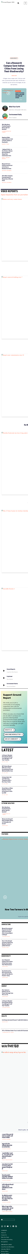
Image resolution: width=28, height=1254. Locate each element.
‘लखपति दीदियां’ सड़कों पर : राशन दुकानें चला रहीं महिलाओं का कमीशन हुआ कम (7, 1155)
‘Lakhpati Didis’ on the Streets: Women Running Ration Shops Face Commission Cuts (7, 153)
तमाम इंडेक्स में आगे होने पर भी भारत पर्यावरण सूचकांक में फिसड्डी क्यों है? (7, 1166)
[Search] (18, 3)
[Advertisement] (14, 21)
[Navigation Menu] (25, 3)
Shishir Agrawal (7, 170)
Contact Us (4, 1235)
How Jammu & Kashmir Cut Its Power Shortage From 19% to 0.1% (7, 992)
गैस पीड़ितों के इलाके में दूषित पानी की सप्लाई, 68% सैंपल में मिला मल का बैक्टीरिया (7, 1198)
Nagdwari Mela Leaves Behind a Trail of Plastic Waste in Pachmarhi (7, 140)
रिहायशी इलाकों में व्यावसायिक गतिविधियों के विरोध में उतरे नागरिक (7, 1176)
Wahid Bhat (14, 75)
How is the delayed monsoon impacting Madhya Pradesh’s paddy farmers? (7, 943)
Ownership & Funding (6, 1239)
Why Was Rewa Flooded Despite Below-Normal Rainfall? (6, 127)
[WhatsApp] (2, 1226)
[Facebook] (13, 1226)
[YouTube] (8, 1226)
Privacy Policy (4, 1251)
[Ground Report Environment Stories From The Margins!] (7, 3)
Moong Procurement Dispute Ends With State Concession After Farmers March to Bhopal (7, 932)
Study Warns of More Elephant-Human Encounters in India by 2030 (7, 790)
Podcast (18, 91)
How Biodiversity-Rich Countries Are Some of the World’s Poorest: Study (7, 973)
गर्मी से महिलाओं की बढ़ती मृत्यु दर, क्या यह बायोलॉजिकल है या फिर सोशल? (7, 1187)
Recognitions (4, 1241)
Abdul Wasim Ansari (5, 158)
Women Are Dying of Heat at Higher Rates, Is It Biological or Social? (7, 821)
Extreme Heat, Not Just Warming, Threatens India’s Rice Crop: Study (7, 779)
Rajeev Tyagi (5, 144)
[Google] (16, 1226)
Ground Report (6, 936)
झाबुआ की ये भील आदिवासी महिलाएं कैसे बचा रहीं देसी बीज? (7, 1145)
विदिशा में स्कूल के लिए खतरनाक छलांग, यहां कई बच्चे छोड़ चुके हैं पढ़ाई (7, 1208)
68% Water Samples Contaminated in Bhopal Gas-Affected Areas (7, 178)
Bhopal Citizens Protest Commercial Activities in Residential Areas (7, 166)
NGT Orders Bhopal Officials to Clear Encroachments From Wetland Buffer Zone (7, 768)
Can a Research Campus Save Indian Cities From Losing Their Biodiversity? (14, 67)
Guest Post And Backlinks (7, 1247)
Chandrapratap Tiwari (6, 132)
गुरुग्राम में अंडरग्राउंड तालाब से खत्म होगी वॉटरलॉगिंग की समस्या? (19, 95)
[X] (10, 1226)
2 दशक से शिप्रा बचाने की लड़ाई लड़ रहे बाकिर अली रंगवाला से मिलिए (7, 1136)
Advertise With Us (5, 1249)
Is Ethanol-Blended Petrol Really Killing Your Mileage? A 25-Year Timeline (7, 757)
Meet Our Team (5, 1237)
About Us (3, 1232)
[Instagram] (5, 1226)
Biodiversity (14, 58)
